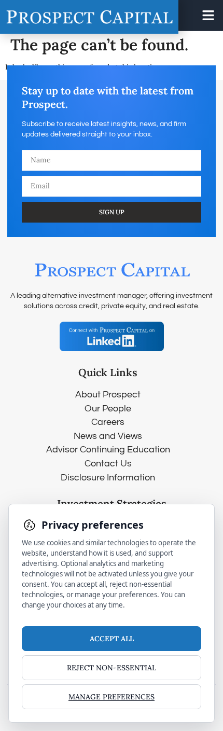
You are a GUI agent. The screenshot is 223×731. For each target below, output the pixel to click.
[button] (208, 15)
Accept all (112, 638)
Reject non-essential (111, 667)
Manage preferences (111, 696)
